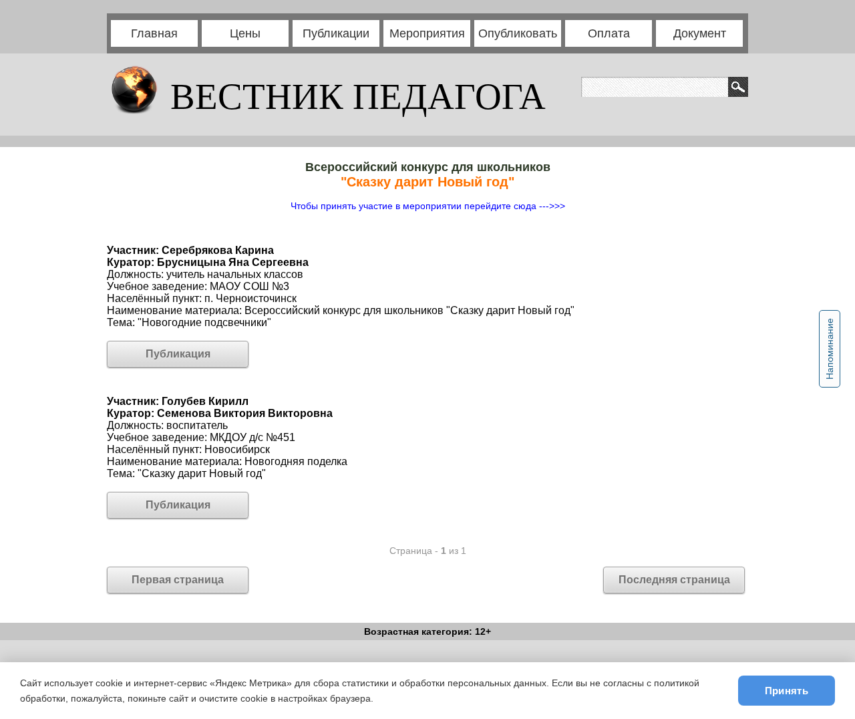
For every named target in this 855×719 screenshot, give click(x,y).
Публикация (178, 354)
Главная (154, 33)
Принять (786, 690)
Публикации (336, 33)
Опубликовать (517, 33)
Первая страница (178, 579)
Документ (699, 33)
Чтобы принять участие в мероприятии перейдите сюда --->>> (428, 205)
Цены (245, 33)
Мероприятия (427, 33)
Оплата (609, 33)
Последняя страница (674, 579)
